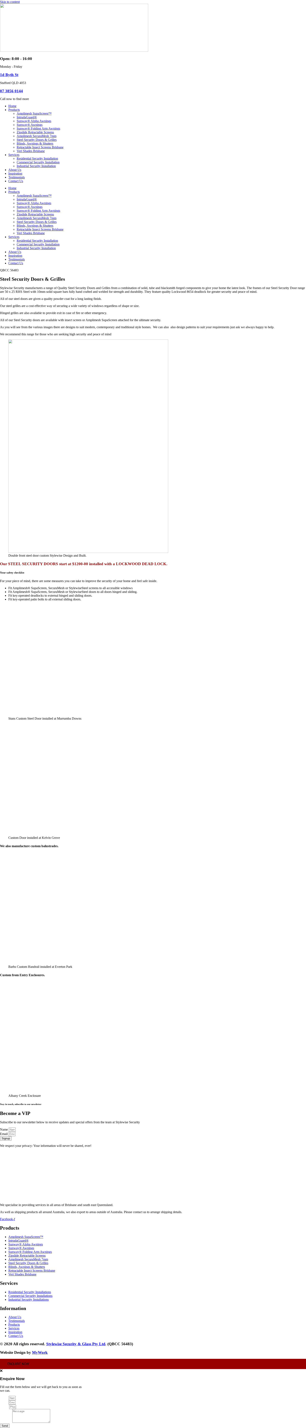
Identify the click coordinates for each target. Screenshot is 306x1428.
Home (12, 106)
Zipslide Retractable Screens (35, 132)
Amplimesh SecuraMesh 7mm (36, 136)
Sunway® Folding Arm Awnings (38, 128)
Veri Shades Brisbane (31, 151)
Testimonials (16, 177)
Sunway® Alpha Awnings (34, 121)
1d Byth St (9, 75)
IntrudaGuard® (27, 117)
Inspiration (15, 173)
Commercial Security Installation (38, 162)
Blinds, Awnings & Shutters (35, 143)
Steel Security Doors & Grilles (37, 140)
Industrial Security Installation (36, 166)
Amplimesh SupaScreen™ (34, 113)
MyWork (40, 1352)
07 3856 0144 (11, 91)
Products (14, 109)
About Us (14, 170)
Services (13, 155)
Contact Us (15, 181)
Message (6, 1421)
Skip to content (10, 2)
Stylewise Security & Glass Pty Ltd (75, 1344)
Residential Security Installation (37, 158)
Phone (4, 1406)
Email (4, 1134)
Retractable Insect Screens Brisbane (40, 147)
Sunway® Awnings (29, 125)
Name (4, 1129)
